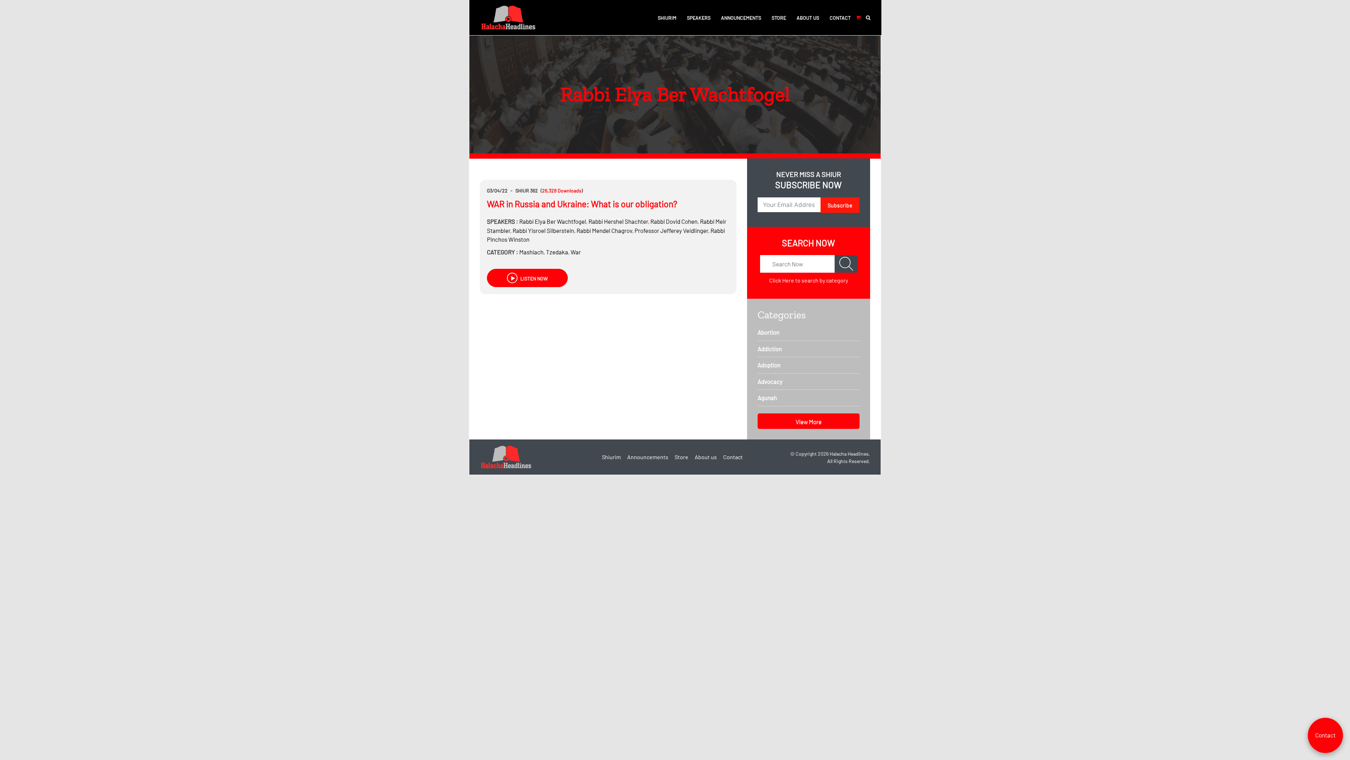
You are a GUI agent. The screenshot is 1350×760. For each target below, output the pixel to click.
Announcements (741, 18)
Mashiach (531, 251)
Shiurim (667, 18)
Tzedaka (557, 251)
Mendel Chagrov (604, 230)
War (576, 251)
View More (809, 421)
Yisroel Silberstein (543, 230)
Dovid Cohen (674, 221)
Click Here (781, 280)
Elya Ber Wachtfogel (552, 221)
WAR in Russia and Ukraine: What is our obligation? (582, 203)
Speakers (699, 18)
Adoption (769, 364)
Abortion (768, 332)
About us (808, 18)
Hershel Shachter (618, 221)
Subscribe (840, 205)
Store (779, 18)
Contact (840, 18)
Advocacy (770, 381)
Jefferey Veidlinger (671, 230)
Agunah (767, 397)
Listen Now (533, 278)
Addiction (770, 348)
